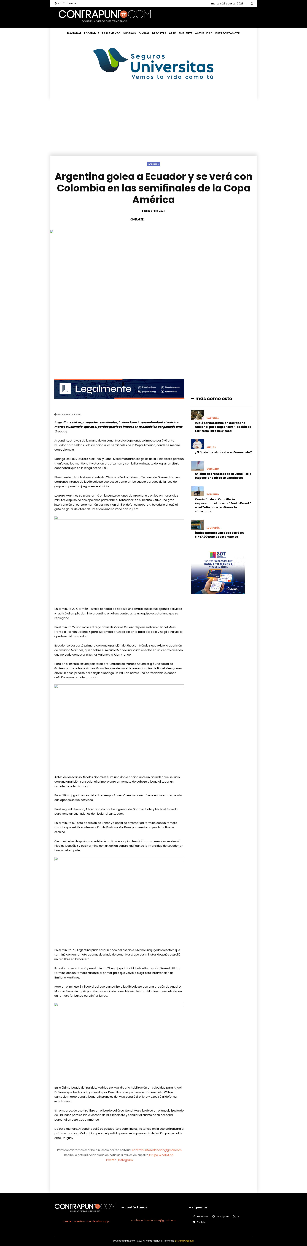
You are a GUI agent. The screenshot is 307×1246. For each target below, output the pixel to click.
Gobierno (212, 469)
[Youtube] (194, 1222)
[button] (251, 3)
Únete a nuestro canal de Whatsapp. (86, 1221)
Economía (213, 528)
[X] (156, 219)
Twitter (111, 1160)
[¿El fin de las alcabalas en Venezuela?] (197, 444)
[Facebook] (148, 219)
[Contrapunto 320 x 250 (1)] (218, 596)
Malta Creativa (185, 1240)
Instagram (125, 1160)
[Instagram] (213, 1216)
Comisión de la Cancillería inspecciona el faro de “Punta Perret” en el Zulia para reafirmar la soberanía (223, 505)
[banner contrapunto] (119, 401)
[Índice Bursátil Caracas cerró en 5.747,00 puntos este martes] (197, 524)
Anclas (211, 447)
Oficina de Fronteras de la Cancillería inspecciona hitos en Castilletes (223, 476)
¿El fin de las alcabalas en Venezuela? (223, 452)
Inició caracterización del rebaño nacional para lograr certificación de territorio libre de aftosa (223, 427)
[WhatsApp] (173, 219)
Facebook (202, 1216)
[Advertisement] (153, 129)
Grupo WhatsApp (161, 1155)
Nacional (212, 418)
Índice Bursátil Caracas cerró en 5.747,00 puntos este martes (219, 535)
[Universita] (154, 92)
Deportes (153, 164)
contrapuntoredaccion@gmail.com (157, 1150)
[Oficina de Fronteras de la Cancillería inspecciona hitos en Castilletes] (197, 466)
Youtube (201, 1222)
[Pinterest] (165, 219)
